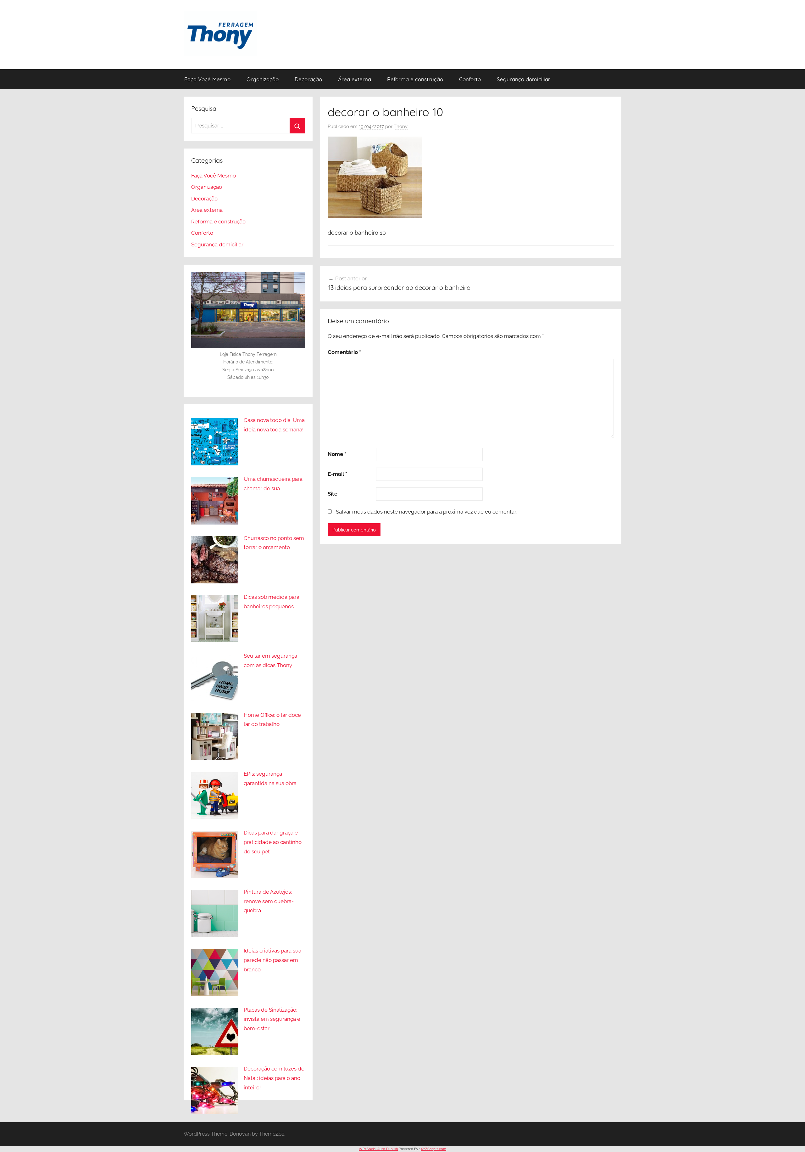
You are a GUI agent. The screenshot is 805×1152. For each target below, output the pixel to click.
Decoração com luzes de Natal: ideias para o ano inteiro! (274, 1078)
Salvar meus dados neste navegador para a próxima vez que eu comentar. (426, 512)
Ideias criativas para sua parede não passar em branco (272, 960)
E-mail (337, 474)
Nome (337, 454)
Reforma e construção (415, 79)
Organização (263, 79)
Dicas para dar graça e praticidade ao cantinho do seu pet (273, 842)
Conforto (470, 79)
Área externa (354, 79)
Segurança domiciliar (523, 79)
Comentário (344, 352)
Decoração (308, 79)
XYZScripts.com (433, 1149)
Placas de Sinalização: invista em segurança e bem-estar (272, 1019)
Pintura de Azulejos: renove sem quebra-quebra (269, 901)
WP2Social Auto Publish (378, 1149)
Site (332, 494)
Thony (401, 126)
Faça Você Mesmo (207, 79)
